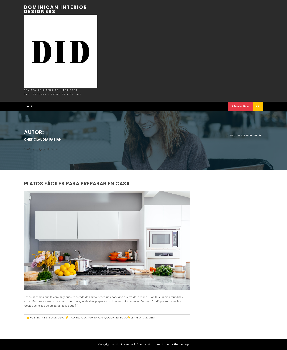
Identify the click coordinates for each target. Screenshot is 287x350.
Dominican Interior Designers (55, 9)
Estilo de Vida (54, 317)
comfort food (117, 317)
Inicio (30, 106)
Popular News (241, 106)
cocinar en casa (93, 317)
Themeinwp (181, 344)
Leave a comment (143, 317)
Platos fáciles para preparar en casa (77, 183)
